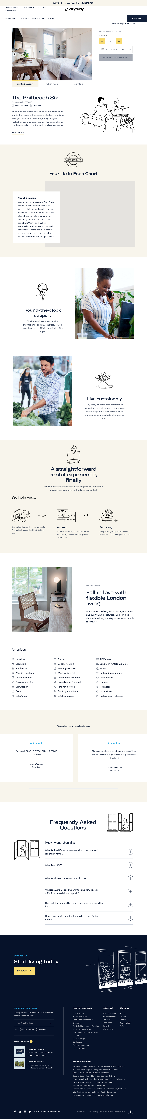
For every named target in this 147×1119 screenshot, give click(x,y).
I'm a (15, 1029)
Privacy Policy (81, 1112)
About (122, 1013)
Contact (123, 1020)
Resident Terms (120, 1112)
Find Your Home (109, 1016)
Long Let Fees (79, 1048)
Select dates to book (115, 58)
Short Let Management (83, 1029)
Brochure (77, 1023)
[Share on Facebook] (125, 23)
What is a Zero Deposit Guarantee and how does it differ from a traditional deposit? (71, 891)
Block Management (81, 1045)
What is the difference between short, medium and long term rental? (71, 852)
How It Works (78, 1013)
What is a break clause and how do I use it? (67, 878)
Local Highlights (36, 1049)
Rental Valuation (80, 1016)
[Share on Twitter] (128, 23)
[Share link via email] (134, 23)
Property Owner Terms (106, 1112)
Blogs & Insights (79, 1039)
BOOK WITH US (20, 956)
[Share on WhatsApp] (131, 23)
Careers (123, 1016)
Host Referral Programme (83, 1020)
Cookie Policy (92, 1112)
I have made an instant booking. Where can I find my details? (72, 918)
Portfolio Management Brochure (86, 1026)
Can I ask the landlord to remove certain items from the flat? (74, 905)
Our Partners (78, 1042)
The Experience (109, 1013)
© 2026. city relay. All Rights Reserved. (47, 1112)
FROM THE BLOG (21, 1041)
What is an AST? (53, 865)
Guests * (103, 35)
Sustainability (125, 1023)
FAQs (122, 1026)
